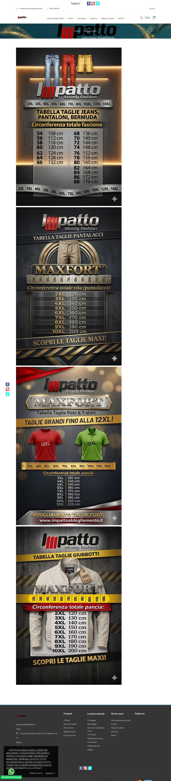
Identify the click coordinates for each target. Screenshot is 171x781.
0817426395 (54, 8)
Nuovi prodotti (70, 724)
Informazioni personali (121, 720)
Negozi (90, 749)
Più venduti (68, 728)
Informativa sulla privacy (28, 768)
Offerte (67, 720)
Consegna (91, 720)
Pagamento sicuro (95, 738)
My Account (117, 713)
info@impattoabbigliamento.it (31, 8)
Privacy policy (36, 773)
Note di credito (117, 728)
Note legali (92, 724)
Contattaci (92, 742)
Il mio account (70, 735)
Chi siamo (91, 734)
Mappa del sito (93, 746)
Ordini (114, 724)
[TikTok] (7, 394)
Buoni (113, 735)
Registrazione (69, 731)
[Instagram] (7, 389)
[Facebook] (7, 384)
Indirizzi (114, 731)
